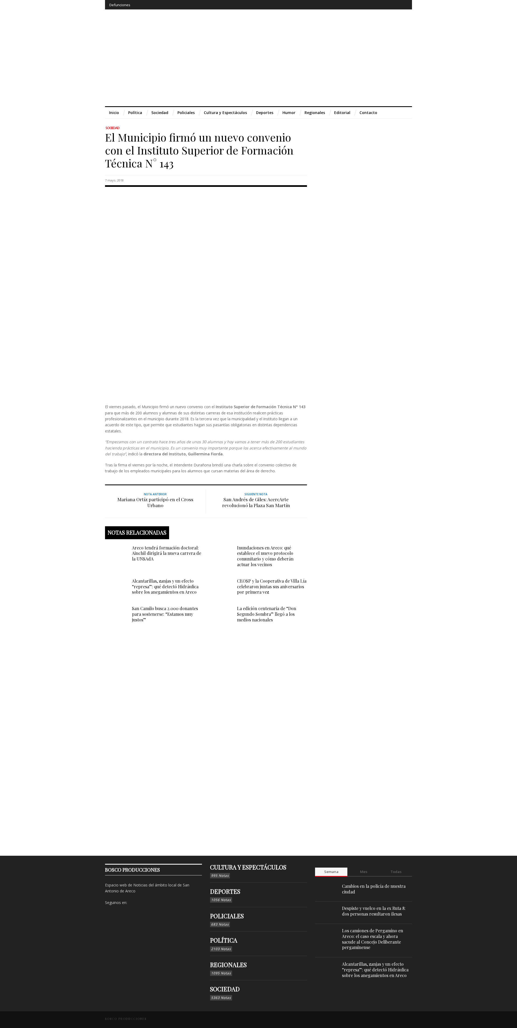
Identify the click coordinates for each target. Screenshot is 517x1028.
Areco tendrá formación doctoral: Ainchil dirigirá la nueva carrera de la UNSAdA (166, 553)
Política (223, 940)
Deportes (225, 891)
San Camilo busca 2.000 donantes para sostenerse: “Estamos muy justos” (165, 614)
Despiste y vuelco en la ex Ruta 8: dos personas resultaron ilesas (374, 911)
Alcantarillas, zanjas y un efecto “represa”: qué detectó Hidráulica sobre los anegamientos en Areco (165, 586)
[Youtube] (393, 4)
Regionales (228, 964)
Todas (395, 871)
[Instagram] (373, 4)
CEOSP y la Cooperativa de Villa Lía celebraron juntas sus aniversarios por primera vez (271, 586)
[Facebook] (364, 4)
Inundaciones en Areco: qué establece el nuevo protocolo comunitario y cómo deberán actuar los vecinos (265, 556)
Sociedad (112, 128)
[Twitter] (383, 4)
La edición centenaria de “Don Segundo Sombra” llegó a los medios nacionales (266, 614)
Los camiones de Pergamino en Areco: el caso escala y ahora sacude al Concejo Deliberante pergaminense (372, 939)
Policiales (227, 916)
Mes (363, 871)
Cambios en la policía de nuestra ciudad (374, 889)
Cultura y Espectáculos (248, 867)
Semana (331, 871)
